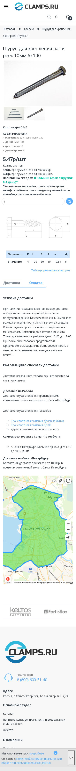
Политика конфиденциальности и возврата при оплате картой (34, 721)
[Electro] (36, 6)
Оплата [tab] (35, 283)
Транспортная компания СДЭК (31, 425)
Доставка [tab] (11, 283)
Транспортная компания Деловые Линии (37, 421)
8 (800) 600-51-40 (32, 679)
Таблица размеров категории (50, 270)
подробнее (36, 753)
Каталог (9, 29)
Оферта (8, 730)
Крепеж (29, 29)
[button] (49, 16)
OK (71, 758)
